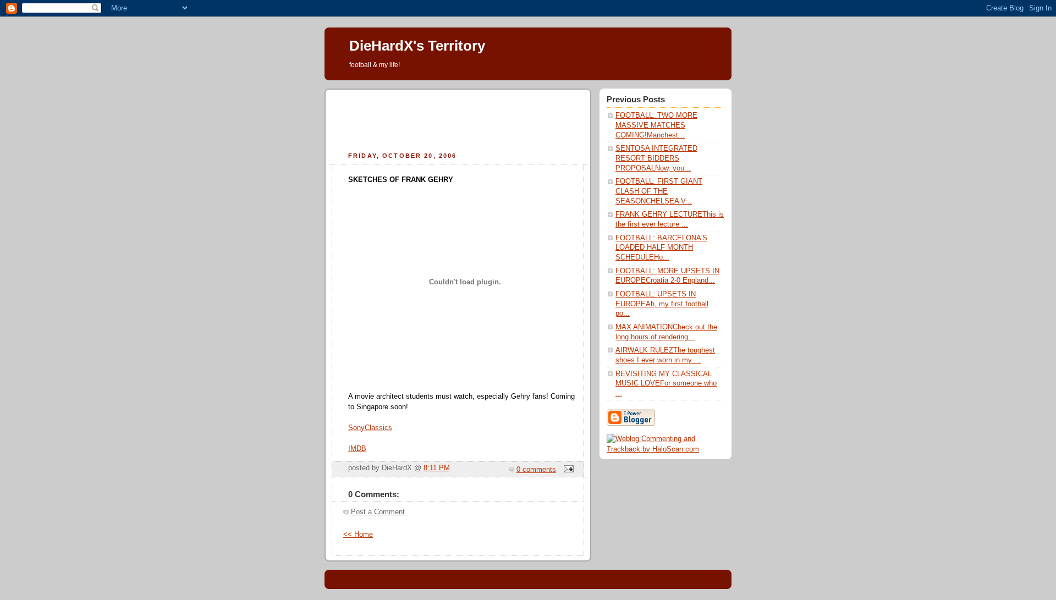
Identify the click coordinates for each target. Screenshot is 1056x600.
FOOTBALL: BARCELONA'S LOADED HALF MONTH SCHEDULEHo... (661, 247)
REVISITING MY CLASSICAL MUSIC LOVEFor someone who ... (666, 383)
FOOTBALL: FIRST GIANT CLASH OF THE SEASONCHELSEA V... (658, 191)
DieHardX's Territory (417, 45)
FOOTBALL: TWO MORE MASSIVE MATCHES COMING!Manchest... (656, 125)
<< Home (358, 534)
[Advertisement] (458, 119)
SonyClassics (370, 428)
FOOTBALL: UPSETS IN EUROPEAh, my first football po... (661, 303)
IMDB (357, 449)
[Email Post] (567, 470)
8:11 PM (437, 468)
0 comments (536, 470)
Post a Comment (378, 512)
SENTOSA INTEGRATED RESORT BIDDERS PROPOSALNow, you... (656, 158)
